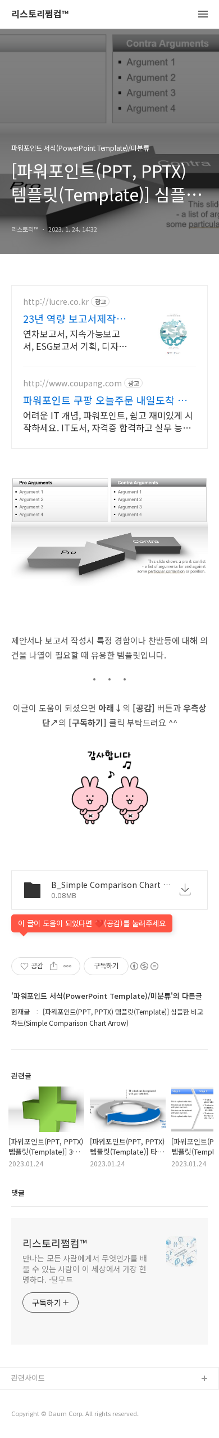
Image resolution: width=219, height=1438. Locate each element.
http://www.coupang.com (72, 383)
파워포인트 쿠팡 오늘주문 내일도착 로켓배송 (105, 400)
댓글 (18, 1192)
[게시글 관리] (68, 966)
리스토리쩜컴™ (40, 14)
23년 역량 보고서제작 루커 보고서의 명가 (76, 318)
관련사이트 (28, 1377)
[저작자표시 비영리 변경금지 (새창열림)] (144, 966)
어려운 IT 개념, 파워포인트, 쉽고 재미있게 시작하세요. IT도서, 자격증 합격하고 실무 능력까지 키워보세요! (108, 421)
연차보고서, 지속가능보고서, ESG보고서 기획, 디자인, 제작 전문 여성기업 (71, 339)
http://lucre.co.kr (56, 301)
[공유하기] (54, 966)
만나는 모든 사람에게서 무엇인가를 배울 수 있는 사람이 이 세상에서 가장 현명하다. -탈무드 (84, 1268)
